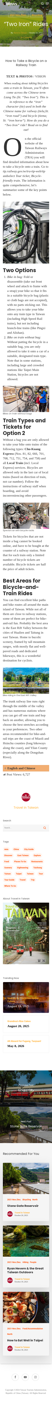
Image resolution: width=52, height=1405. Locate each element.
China (16, 849)
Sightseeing (22, 867)
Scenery (8, 867)
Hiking (25, 1262)
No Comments (26, 37)
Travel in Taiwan (20, 33)
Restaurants (37, 861)
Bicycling (37, 15)
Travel (23, 880)
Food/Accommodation (33, 1328)
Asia (6, 849)
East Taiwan (23, 855)
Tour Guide (9, 880)
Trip (33, 880)
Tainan (7, 874)
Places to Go (20, 861)
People (33, 1262)
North (35, 1199)
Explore (37, 855)
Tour (41, 874)
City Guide (29, 849)
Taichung (37, 867)
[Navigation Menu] (47, 3)
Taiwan (30, 874)
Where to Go (10, 886)
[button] (26, 768)
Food (6, 861)
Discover (8, 855)
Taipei (19, 874)
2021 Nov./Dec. (18, 15)
